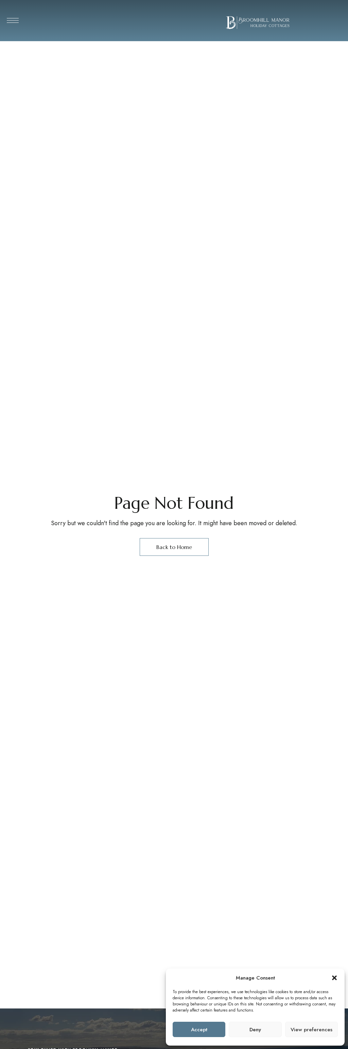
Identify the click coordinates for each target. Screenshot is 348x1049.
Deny (255, 1029)
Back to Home (174, 547)
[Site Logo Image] (257, 22)
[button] (334, 977)
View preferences (311, 1029)
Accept (199, 1029)
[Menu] (13, 20)
